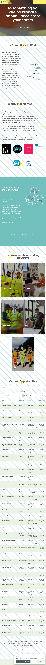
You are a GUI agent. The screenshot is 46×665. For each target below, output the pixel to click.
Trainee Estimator (6, 632)
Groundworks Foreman (7, 476)
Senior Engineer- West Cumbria (7, 580)
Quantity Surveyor (6, 553)
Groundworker (5, 449)
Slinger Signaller (6, 625)
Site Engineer (5, 604)
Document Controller (7, 437)
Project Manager (6, 520)
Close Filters (22, 391)
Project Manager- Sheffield (9, 540)
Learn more (9, 292)
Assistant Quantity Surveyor (9, 405)
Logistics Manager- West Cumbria (8, 497)
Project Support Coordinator (9, 547)
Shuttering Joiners (6, 591)
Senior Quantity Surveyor (8, 584)
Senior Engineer (6, 574)
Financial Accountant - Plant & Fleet (9, 445)
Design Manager (6, 431)
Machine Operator (6, 503)
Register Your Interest (23, 650)
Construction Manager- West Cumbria (9, 425)
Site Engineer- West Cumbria (9, 620)
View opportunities (40, 1)
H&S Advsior (5, 483)
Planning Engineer (6, 509)
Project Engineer (6, 515)
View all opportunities (23, 27)
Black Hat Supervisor (7, 417)
